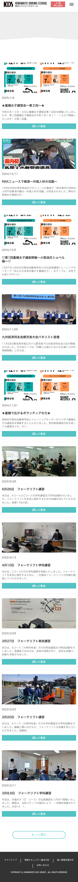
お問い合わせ (43, 865)
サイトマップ (10, 860)
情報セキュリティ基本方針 (36, 860)
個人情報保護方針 (65, 860)
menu (71, 4)
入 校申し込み (58, 4)
